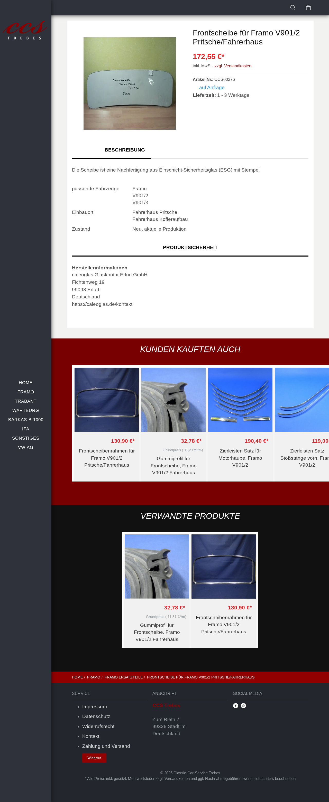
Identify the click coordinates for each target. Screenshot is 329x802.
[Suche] (293, 7)
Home (26, 382)
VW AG (25, 447)
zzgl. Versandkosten (233, 66)
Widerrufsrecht (98, 726)
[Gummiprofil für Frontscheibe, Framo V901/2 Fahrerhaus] (173, 400)
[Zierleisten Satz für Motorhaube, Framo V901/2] (240, 400)
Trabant (25, 401)
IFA (25, 429)
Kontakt (90, 736)
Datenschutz (96, 716)
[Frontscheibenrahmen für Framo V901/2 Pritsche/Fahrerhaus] (107, 400)
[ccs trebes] (26, 30)
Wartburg (25, 410)
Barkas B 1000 (25, 419)
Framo (25, 392)
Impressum (94, 706)
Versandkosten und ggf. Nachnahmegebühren (202, 778)
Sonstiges (25, 438)
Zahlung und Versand (106, 746)
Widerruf (94, 758)
